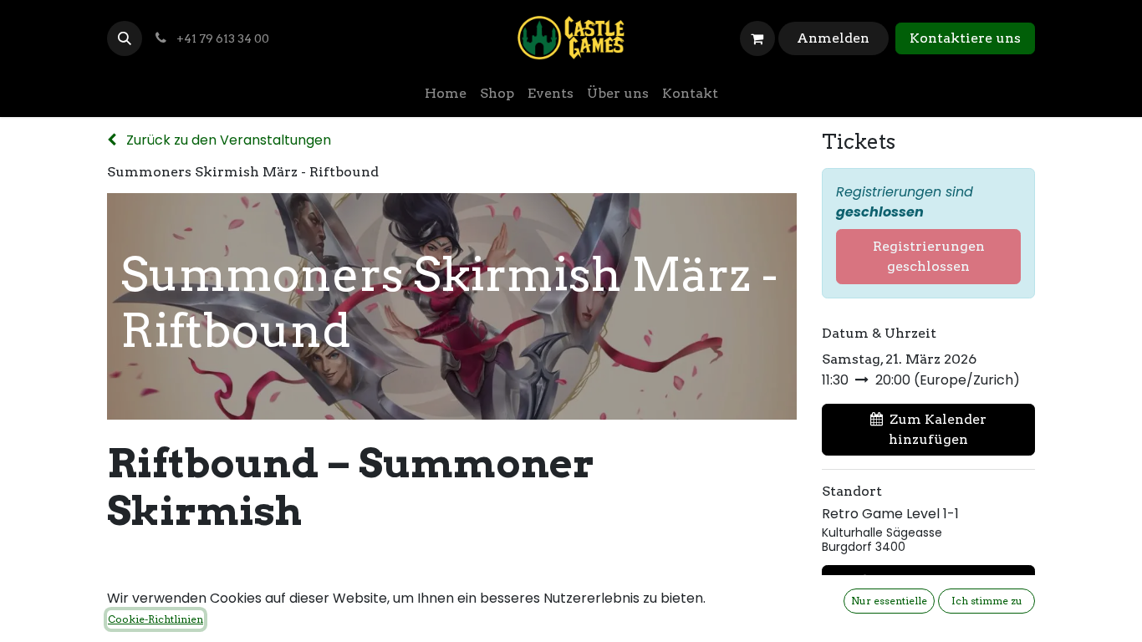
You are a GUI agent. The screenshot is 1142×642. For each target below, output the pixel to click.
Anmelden (833, 38)
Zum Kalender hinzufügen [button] (938, 429)
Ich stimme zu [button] (986, 600)
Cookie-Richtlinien (155, 619)
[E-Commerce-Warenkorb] (757, 38)
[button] (124, 38)
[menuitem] (445, 93)
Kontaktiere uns (965, 38)
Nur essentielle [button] (889, 600)
